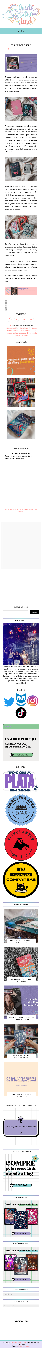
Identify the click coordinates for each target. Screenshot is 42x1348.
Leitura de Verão (26, 330)
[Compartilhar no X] (6, 305)
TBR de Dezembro (21, 335)
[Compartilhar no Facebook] (6, 307)
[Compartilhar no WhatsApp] (31, 319)
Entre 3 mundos (13, 330)
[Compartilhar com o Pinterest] (6, 310)
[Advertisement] (21, 546)
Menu (21, 31)
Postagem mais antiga (31, 509)
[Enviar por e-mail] (6, 301)
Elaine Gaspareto (24, 1346)
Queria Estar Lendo (19, 1342)
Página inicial (21, 510)
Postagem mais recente (11, 509)
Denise (34, 328)
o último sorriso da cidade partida (25, 333)
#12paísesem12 (11, 328)
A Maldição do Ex (24, 328)
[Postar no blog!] (6, 303)
